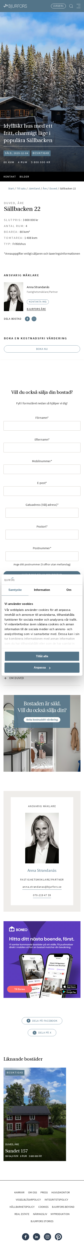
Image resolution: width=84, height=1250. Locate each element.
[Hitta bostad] (71, 6)
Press (44, 1192)
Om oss (32, 1192)
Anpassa (40, 667)
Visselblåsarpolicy (28, 1199)
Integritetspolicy (56, 1199)
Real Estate (21, 1214)
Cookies (43, 1207)
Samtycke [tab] (15, 589)
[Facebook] (27, 318)
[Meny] (78, 6)
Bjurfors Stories (42, 1221)
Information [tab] (42, 589)
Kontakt (10, 176)
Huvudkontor (60, 1192)
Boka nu (42, 349)
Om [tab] (68, 589)
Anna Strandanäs (42, 870)
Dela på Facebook (44, 1020)
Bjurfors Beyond (63, 1207)
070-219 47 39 (42, 895)
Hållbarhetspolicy (22, 1207)
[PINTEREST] (58, 1236)
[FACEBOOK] (25, 1236)
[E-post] (34, 318)
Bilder (24, 176)
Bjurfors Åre (36, 309)
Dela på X (44, 1032)
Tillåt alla (42, 656)
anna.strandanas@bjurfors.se (41, 887)
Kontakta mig (38, 301)
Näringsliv (40, 1214)
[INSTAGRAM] (47, 1236)
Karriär (19, 1192)
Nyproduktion (60, 1214)
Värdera (58, 5)
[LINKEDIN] (36, 1236)
